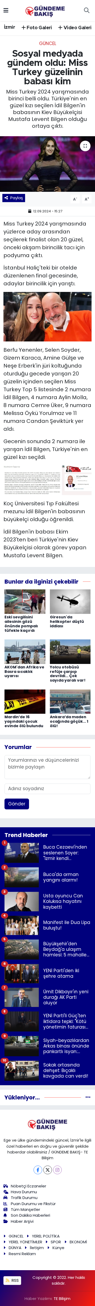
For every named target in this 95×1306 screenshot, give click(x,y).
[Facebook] (38, 1170)
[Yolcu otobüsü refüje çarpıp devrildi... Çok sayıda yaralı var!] (70, 651)
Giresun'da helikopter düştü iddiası (67, 621)
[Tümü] (88, 1097)
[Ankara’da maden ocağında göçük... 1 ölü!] (70, 701)
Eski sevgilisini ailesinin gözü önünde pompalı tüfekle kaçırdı (21, 623)
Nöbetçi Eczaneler (28, 1186)
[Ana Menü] (5, 10)
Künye (58, 1247)
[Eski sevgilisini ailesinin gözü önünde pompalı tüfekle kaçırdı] (24, 601)
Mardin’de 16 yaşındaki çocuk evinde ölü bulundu (23, 721)
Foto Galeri (39, 28)
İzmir (9, 27)
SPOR (56, 1242)
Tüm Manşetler (25, 1209)
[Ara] (87, 10)
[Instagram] (57, 1170)
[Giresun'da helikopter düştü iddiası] (70, 601)
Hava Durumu (24, 1192)
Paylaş (16, 197)
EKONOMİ (78, 1242)
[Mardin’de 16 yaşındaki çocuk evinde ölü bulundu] (24, 701)
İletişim (37, 1247)
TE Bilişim (62, 1298)
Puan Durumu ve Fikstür (33, 1203)
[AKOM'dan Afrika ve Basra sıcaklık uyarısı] (24, 651)
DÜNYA (15, 1247)
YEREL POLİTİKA (46, 1236)
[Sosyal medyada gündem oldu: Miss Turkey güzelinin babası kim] (47, 164)
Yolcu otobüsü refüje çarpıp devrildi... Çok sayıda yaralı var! (68, 673)
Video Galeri (77, 28)
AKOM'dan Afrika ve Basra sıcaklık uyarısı (24, 671)
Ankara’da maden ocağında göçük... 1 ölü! (69, 721)
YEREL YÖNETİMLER (25, 1242)
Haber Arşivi (22, 1221)
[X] (47, 1170)
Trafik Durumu (24, 1197)
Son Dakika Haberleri (30, 1215)
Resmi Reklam (22, 1253)
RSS (15, 1280)
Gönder (16, 804)
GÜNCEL (47, 43)
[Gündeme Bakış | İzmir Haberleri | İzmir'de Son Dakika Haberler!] (45, 10)
